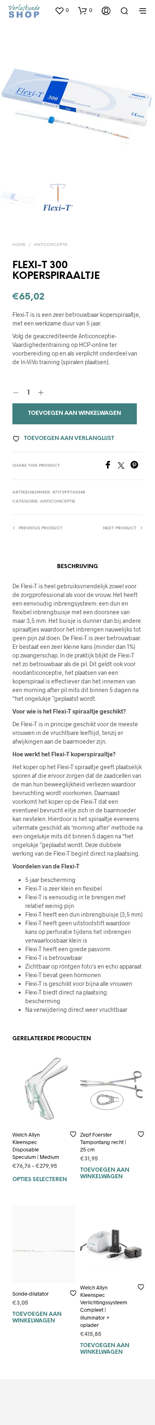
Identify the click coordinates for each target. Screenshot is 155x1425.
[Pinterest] (136, 466)
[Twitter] (124, 466)
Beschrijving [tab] (77, 566)
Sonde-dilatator (30, 1293)
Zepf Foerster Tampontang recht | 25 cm (103, 1142)
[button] (62, 10)
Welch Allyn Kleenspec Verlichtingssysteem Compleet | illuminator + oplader (103, 1306)
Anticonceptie (51, 245)
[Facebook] (111, 466)
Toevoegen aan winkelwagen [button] (104, 1173)
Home (19, 245)
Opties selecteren (39, 1179)
